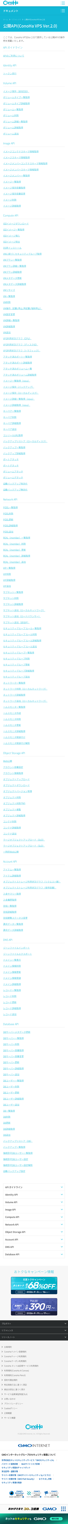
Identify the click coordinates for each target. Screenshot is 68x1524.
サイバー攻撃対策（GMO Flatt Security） (18, 1479)
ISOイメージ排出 (11, 241)
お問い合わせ (9, 1399)
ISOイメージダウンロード (16, 223)
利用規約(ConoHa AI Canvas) (16, 1370)
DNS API (7, 940)
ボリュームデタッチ (13, 477)
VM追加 (7, 332)
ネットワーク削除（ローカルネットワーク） (25, 688)
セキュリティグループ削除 (16, 658)
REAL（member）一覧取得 (16, 537)
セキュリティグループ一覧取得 (18, 652)
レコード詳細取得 (12, 1008)
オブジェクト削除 (12, 797)
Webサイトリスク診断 (30, 1464)
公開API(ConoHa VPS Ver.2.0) (34, 19)
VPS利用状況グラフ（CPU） (17, 338)
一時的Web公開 (11, 851)
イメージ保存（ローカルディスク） (21, 392)
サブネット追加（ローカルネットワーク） (24, 610)
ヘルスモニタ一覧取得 (14, 706)
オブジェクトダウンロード (16, 785)
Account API (10, 861)
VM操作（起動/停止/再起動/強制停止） (22, 308)
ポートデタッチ (11, 465)
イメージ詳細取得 (12, 205)
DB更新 (6, 1122)
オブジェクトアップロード (16, 779)
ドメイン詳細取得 (12, 984)
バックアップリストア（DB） (18, 1141)
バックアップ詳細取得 (14, 453)
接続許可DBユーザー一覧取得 (18, 1152)
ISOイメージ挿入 (11, 235)
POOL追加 (8, 531)
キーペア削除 (9, 417)
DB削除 (6, 1116)
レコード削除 (9, 996)
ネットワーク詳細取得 (14, 694)
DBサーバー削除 (11, 1044)
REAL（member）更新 (14, 549)
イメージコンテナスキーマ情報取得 (21, 151)
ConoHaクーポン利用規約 (15, 1361)
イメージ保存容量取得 (14, 187)
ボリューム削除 (11, 115)
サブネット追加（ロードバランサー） (22, 616)
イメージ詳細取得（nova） (16, 405)
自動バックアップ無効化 (15, 489)
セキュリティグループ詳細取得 (18, 670)
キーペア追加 (9, 429)
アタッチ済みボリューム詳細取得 (19, 374)
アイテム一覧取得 (12, 869)
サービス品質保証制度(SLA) (16, 1394)
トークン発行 (9, 73)
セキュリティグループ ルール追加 (20, 646)
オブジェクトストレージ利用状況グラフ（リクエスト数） (32, 881)
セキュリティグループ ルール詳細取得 (22, 640)
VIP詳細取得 (9, 580)
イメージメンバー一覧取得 (16, 175)
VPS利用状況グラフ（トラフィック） (21, 350)
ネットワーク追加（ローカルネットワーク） (25, 700)
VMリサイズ (9, 290)
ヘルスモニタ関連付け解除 (16, 743)
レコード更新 (9, 1002)
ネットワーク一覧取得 (14, 682)
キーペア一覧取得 (12, 411)
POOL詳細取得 (10, 525)
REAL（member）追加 (14, 561)
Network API (10, 499)
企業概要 (8, 1413)
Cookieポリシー (11, 1408)
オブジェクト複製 (12, 809)
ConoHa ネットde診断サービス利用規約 (21, 1365)
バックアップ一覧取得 (14, 447)
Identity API (9, 65)
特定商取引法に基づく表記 (15, 1384)
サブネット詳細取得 (13, 604)
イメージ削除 (9, 199)
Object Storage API (14, 753)
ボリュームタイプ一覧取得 (16, 97)
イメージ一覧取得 (12, 181)
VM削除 (7, 302)
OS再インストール (12, 247)
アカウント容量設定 (13, 767)
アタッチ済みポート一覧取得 (17, 356)
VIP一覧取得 (9, 567)
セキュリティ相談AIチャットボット (16, 1467)
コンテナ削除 (9, 821)
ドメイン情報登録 (12, 978)
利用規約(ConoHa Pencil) (15, 1375)
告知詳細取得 (9, 911)
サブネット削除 (11, 598)
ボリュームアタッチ (13, 471)
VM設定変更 (9, 314)
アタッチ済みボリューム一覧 (17, 368)
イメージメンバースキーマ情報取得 (21, 169)
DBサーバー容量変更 (13, 1056)
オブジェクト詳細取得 (14, 815)
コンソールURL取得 (13, 435)
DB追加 (6, 1134)
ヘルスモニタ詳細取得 (14, 731)
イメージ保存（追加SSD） (16, 91)
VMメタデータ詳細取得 (14, 284)
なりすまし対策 (45, 1479)
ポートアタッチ (11, 459)
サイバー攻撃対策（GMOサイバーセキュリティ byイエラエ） (27, 1475)
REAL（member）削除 (14, 543)
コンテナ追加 (9, 833)
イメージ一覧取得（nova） (16, 380)
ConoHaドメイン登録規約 (15, 1351)
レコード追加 (9, 1014)
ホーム (5, 19)
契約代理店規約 (10, 1380)
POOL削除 (8, 513)
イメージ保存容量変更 (14, 193)
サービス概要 (9, 1417)
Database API (11, 1024)
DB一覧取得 (9, 1110)
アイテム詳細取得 (12, 875)
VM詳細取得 (9, 326)
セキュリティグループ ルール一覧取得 (22, 628)
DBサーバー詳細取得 (13, 1068)
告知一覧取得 (9, 905)
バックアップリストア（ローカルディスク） (25, 441)
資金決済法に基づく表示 (14, 1389)
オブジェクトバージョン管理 (17, 791)
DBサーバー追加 (11, 1074)
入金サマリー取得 (12, 893)
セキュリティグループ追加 (16, 676)
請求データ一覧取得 (13, 923)
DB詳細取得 (9, 1128)
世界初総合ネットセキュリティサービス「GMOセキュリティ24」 (28, 1460)
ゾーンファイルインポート (16, 947)
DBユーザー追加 (11, 1104)
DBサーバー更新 (11, 1062)
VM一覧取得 (9, 296)
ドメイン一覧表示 (12, 959)
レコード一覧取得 (12, 990)
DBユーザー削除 (11, 1086)
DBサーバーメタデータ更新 (16, 1032)
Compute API (10, 215)
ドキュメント (10, 10)
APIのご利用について (13, 55)
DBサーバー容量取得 (13, 1050)
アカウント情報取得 (13, 773)
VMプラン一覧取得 (12, 259)
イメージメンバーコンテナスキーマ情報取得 (25, 163)
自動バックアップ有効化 (15, 483)
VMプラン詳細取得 (12, 271)
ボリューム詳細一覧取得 (15, 121)
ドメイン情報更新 (12, 972)
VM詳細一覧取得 (11, 320)
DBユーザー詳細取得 (13, 1098)
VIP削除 (7, 574)
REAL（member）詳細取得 (16, 555)
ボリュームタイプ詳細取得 (16, 103)
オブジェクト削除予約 (14, 803)
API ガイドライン (13, 47)
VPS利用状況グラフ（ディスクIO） (20, 344)
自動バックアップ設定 (14, 1171)
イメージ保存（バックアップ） (18, 386)
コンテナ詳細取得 (12, 827)
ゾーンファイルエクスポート (17, 953)
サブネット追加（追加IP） (16, 622)
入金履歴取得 (9, 899)
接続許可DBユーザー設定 (15, 1159)
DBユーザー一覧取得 (13, 1080)
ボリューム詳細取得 (13, 127)
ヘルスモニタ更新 (12, 725)
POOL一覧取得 (10, 507)
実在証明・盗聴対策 (10, 1471)
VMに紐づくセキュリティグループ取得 (22, 253)
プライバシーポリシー (13, 1403)
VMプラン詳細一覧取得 (14, 265)
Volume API (9, 83)
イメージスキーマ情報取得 (16, 157)
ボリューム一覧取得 (13, 109)
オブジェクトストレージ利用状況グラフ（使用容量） (29, 887)
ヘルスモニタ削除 (12, 719)
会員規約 (8, 1347)
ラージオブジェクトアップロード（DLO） (24, 839)
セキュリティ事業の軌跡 (12, 1482)
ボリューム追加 (11, 133)
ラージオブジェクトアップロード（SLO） (24, 845)
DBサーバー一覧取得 (13, 1038)
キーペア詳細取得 (12, 423)
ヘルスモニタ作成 (12, 713)
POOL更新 (8, 519)
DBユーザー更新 (11, 1092)
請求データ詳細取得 (13, 929)
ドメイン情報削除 (12, 965)
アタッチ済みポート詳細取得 (17, 362)
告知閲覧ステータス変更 (15, 917)
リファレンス (16, 19)
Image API (9, 143)
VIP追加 (7, 585)
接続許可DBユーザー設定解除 (18, 1165)
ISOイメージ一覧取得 (13, 229)
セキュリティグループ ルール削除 (20, 634)
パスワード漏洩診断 (10, 1464)
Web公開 (7, 760)
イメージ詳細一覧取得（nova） (19, 398)
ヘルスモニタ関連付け (14, 737)
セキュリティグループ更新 (16, 664)
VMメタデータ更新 (12, 278)
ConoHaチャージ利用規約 (15, 1356)
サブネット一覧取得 (13, 592)
